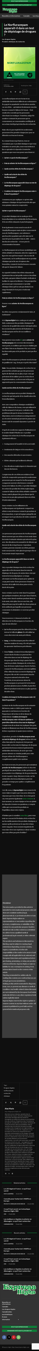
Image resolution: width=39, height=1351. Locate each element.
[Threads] (12, 1173)
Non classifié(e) (9, 1193)
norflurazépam (8, 1090)
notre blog (24, 815)
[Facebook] (6, 92)
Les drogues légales (9, 39)
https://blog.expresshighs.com (13, 1111)
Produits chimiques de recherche (13, 41)
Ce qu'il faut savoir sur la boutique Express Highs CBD (17, 1210)
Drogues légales (9, 1088)
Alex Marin (9, 1108)
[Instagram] (6, 1173)
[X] (11, 92)
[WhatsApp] (20, 92)
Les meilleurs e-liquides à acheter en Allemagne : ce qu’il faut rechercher (18, 1220)
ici (21, 340)
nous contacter (28, 799)
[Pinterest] (15, 92)
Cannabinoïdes (8, 1224)
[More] (25, 92)
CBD (5, 1214)
